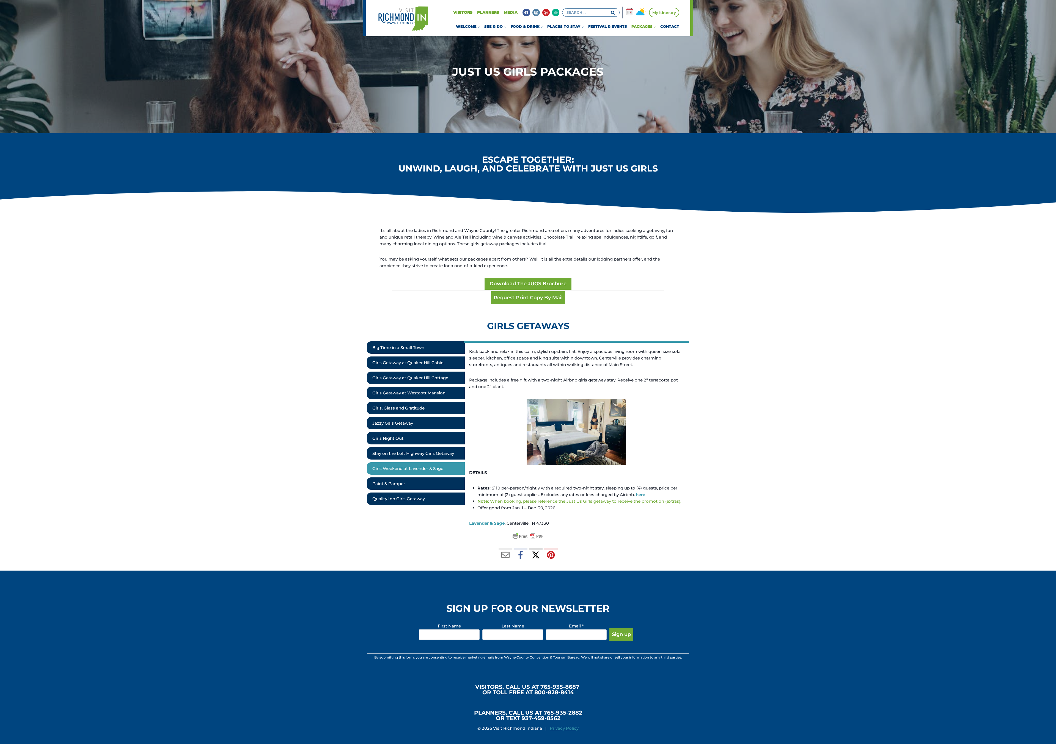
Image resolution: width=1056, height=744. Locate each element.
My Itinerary (664, 12)
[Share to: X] (536, 555)
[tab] (416, 347)
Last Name (513, 626)
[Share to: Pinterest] (551, 555)
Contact (669, 26)
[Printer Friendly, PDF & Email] (528, 536)
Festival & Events (607, 26)
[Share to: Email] (505, 555)
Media (511, 12)
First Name (449, 626)
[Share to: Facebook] (520, 555)
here (640, 494)
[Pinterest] (546, 12)
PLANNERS (488, 12)
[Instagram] (536, 12)
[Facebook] (526, 12)
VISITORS (462, 12)
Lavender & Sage (487, 523)
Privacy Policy (564, 728)
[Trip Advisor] (555, 12)
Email (576, 626)
